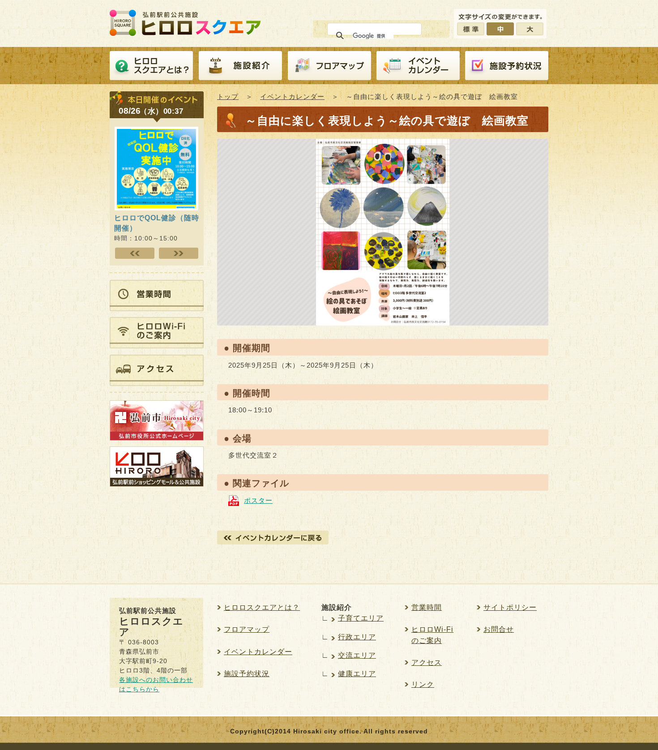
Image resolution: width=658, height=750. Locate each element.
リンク (422, 684)
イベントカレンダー (418, 66)
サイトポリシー (510, 607)
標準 (470, 28)
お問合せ (498, 629)
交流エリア (357, 655)
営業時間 (426, 607)
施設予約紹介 (506, 66)
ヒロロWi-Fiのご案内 (432, 635)
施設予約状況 (246, 673)
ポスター (258, 500)
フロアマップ (329, 66)
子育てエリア (361, 618)
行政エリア (357, 637)
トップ (228, 96)
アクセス (426, 662)
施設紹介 (240, 66)
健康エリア (357, 673)
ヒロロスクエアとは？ (151, 66)
